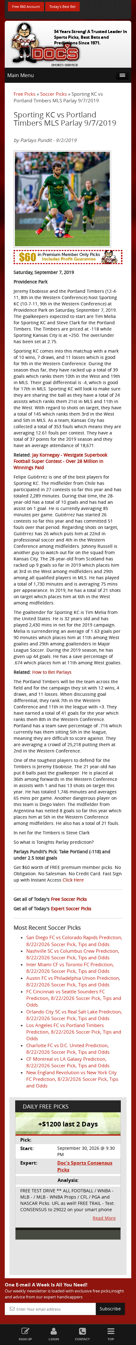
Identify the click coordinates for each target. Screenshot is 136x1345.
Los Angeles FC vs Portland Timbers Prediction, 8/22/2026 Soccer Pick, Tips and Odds (73, 1032)
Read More (104, 1218)
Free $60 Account (26, 6)
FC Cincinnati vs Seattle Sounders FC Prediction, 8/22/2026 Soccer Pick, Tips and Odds (73, 998)
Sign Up (25, 1339)
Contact (82, 1339)
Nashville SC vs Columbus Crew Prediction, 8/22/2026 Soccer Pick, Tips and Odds (72, 954)
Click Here (73, 880)
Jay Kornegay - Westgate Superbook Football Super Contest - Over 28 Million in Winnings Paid (60, 461)
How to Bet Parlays (51, 672)
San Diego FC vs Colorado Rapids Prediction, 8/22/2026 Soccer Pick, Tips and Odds (74, 940)
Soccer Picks (53, 94)
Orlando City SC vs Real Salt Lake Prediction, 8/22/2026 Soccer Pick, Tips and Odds (74, 1014)
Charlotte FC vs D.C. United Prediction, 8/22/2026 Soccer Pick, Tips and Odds (67, 1048)
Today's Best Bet (62, 6)
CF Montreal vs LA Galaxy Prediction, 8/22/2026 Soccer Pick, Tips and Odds (67, 1062)
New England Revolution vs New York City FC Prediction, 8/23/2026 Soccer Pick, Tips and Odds (72, 1079)
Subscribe (110, 1309)
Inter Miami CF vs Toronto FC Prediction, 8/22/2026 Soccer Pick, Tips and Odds (70, 967)
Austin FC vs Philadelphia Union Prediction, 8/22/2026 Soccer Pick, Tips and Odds (73, 981)
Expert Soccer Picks (71, 908)
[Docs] (45, 43)
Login (54, 1339)
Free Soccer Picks (69, 899)
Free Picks (24, 94)
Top (111, 1339)
